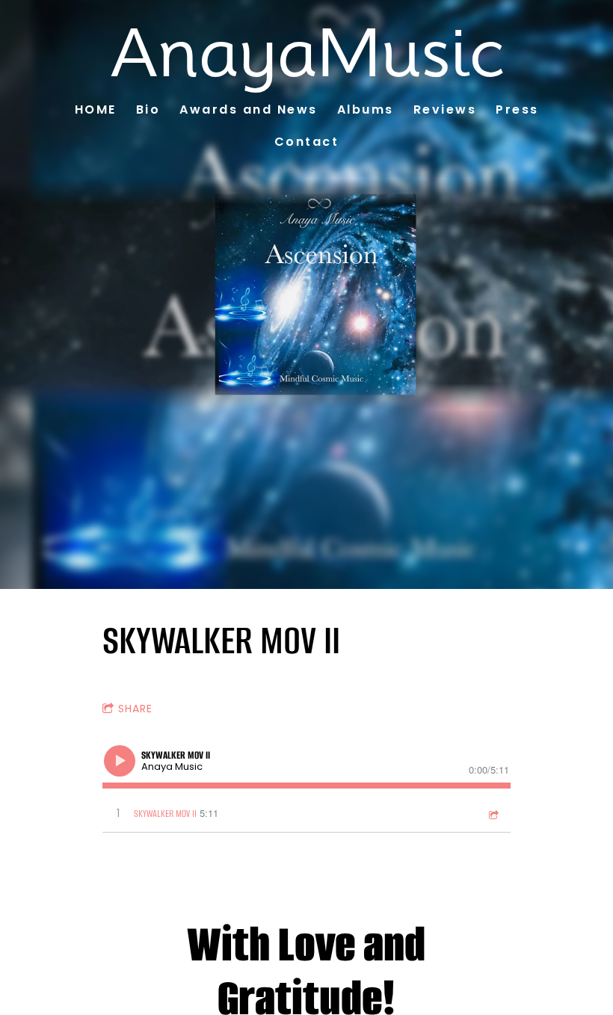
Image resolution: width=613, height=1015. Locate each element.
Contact (306, 141)
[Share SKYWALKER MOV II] (492, 814)
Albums (365, 109)
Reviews (445, 109)
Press (517, 109)
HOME (96, 109)
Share (135, 708)
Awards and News (248, 109)
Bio (148, 109)
